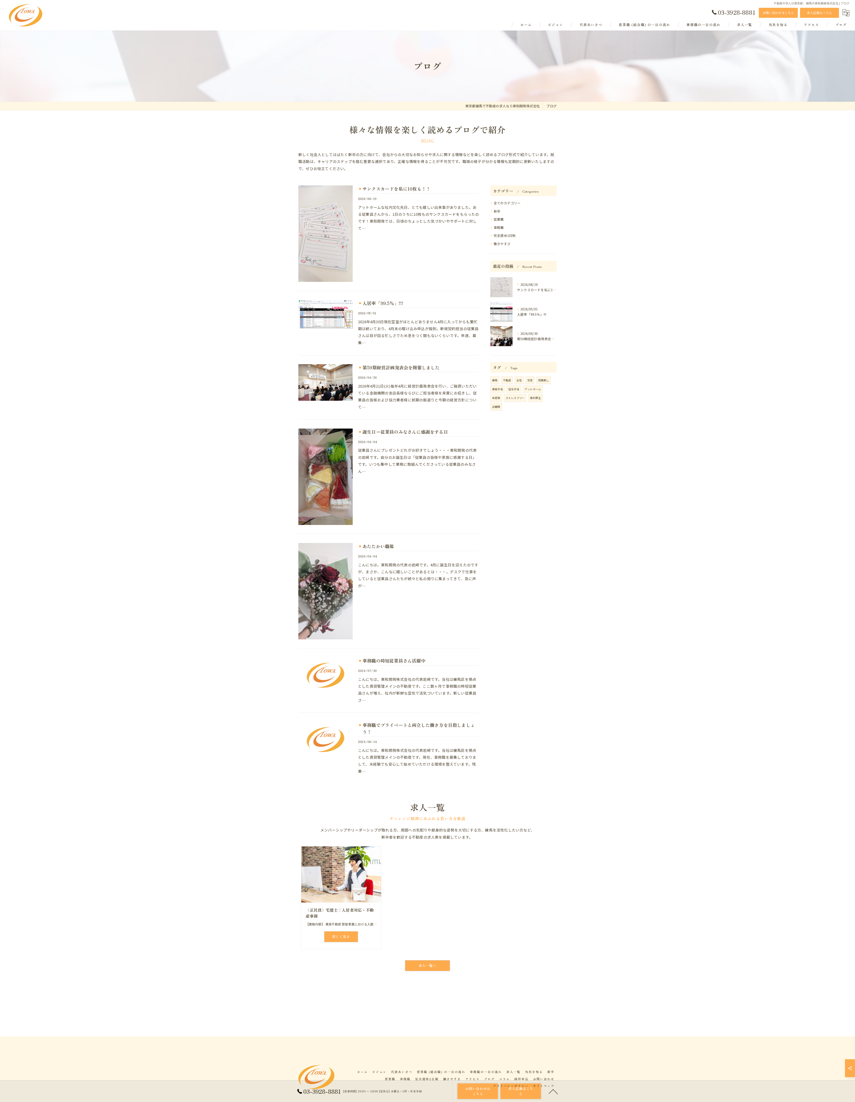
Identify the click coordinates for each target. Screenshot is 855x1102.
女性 (519, 380)
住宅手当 (513, 389)
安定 (530, 380)
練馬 (494, 380)
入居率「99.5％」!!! (382, 303)
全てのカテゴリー (507, 203)
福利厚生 (535, 398)
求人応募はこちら (819, 12)
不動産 (507, 380)
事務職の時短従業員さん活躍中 (393, 660)
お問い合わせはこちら (778, 12)
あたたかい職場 (378, 546)
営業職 (499, 219)
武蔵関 (496, 407)
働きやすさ (502, 243)
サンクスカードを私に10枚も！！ (396, 188)
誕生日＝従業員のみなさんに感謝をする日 (405, 432)
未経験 (496, 398)
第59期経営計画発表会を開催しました (401, 367)
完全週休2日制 (505, 235)
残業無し (543, 380)
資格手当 (497, 389)
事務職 (499, 227)
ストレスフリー (515, 398)
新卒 (497, 211)
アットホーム (533, 389)
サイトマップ (543, 1086)
